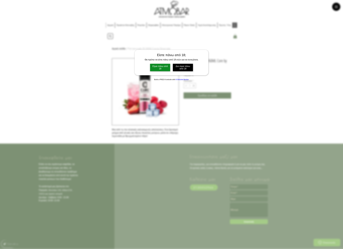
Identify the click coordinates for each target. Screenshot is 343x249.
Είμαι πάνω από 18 (160, 67)
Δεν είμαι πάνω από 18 (183, 67)
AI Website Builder (182, 79)
